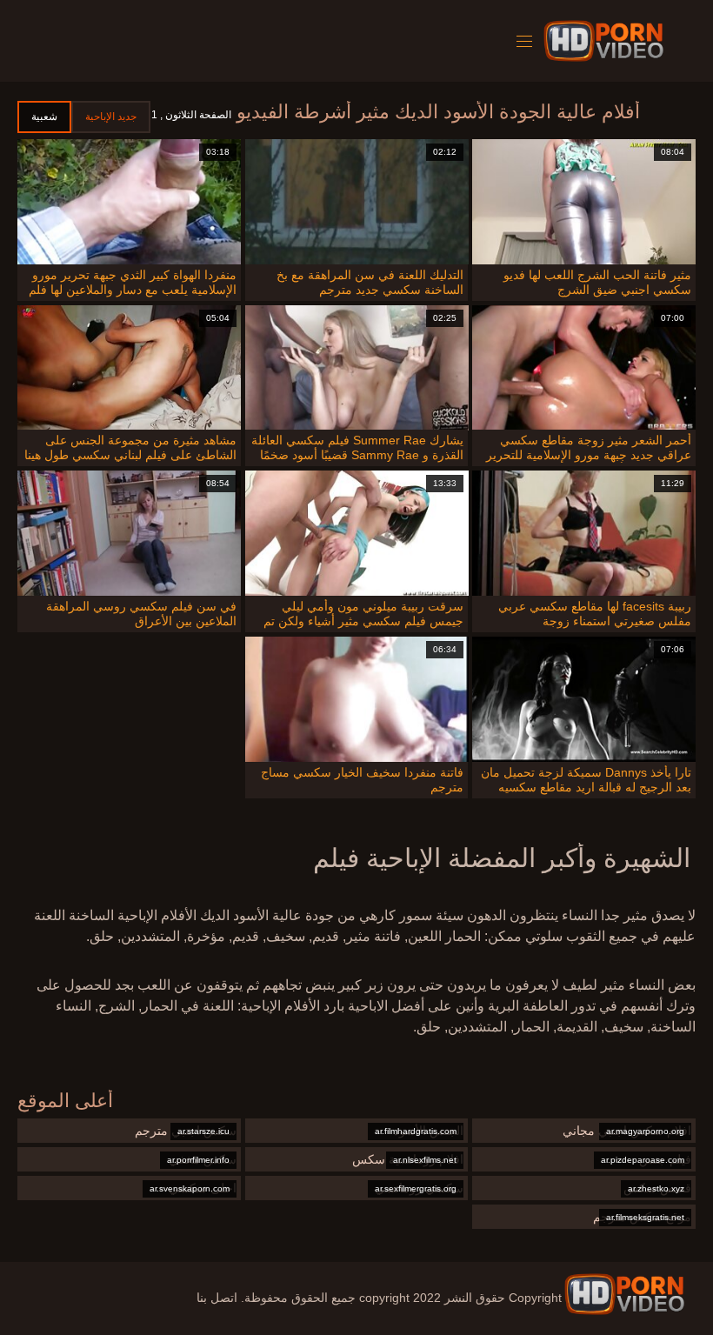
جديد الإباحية (111, 116)
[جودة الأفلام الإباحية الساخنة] (624, 1294)
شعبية (44, 116)
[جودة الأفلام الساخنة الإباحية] (606, 40)
